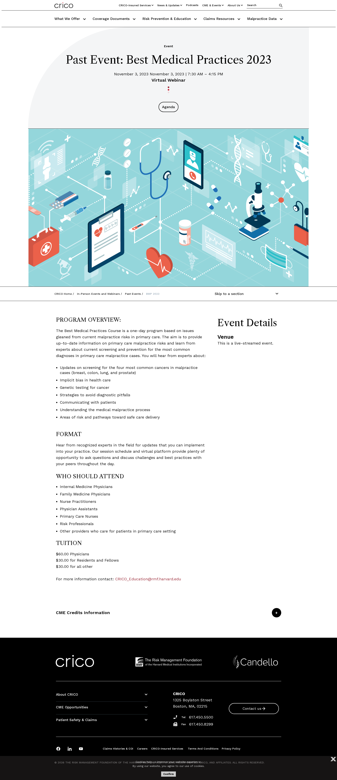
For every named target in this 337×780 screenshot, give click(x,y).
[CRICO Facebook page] (58, 748)
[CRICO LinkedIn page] (69, 748)
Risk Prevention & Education (167, 19)
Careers (142, 748)
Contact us (251, 708)
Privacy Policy (231, 748)
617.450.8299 (201, 724)
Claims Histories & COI (118, 748)
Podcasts (192, 5)
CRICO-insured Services (135, 5)
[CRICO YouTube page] (81, 748)
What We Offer (67, 19)
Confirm (168, 774)
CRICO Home (63, 293)
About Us (234, 5)
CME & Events (211, 5)
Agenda (168, 107)
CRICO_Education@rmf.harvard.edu (148, 579)
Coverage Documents (112, 19)
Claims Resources (219, 19)
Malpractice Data (262, 19)
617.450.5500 (201, 717)
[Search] (281, 5)
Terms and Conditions (203, 748)
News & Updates (168, 5)
